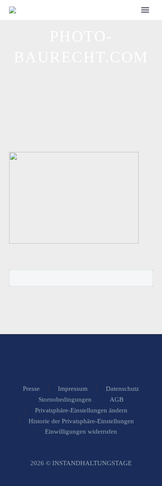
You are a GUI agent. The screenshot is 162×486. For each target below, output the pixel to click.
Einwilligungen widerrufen (81, 431)
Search (143, 278)
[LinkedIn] (81, 357)
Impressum (73, 389)
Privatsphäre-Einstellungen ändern (81, 410)
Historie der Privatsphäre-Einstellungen (81, 421)
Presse (31, 389)
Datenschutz (122, 389)
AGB (117, 399)
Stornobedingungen (65, 399)
